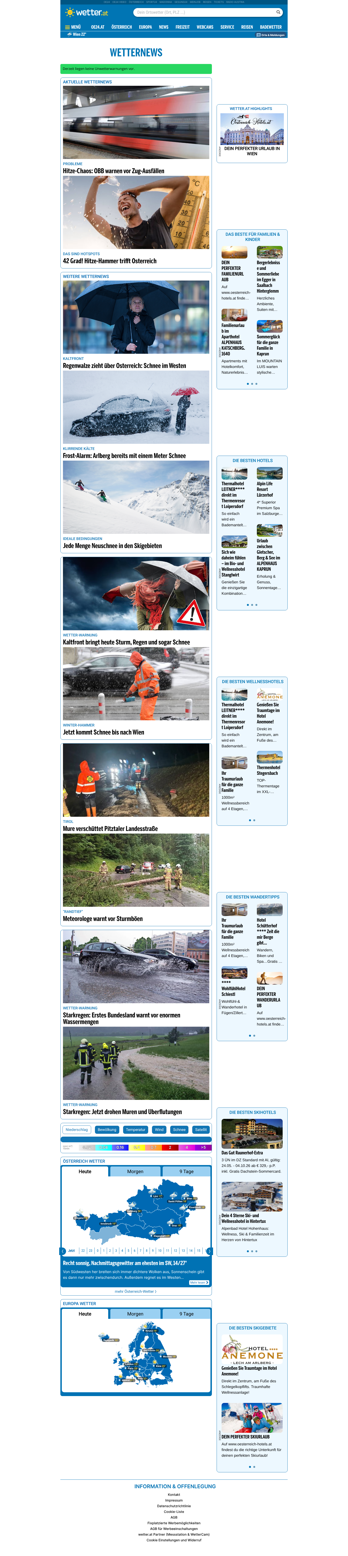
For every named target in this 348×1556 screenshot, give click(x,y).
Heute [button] (85, 1171)
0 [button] (97, 1251)
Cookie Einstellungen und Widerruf (174, 1540)
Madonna (166, 2)
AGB (174, 1517)
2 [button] (110, 1251)
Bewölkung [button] (107, 1129)
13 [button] (183, 1251)
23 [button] (90, 1251)
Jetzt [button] (71, 1251)
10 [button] (159, 1251)
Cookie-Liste (174, 1512)
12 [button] (175, 1251)
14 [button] (190, 1251)
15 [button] (198, 1251)
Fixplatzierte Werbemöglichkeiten (174, 1523)
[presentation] (62, 1251)
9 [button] (153, 1251)
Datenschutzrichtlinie (174, 1506)
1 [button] (104, 1251)
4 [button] (122, 1251)
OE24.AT (97, 27)
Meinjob (195, 2)
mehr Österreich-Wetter (134, 1291)
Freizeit (183, 27)
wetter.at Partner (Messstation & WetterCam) (174, 1535)
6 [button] (134, 1251)
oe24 (107, 2)
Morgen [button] (135, 1171)
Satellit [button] (201, 1129)
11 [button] (167, 1251)
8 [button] (146, 1251)
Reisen (207, 2)
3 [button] (116, 1251)
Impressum (174, 1500)
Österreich (136, 2)
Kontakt (174, 1495)
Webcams (205, 27)
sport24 (151, 2)
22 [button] (83, 1251)
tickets (219, 2)
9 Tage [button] (186, 1171)
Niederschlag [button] (77, 1129)
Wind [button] (159, 1129)
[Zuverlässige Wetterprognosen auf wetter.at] (94, 12)
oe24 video (119, 2)
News (164, 27)
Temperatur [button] (135, 1129)
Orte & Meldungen (273, 35)
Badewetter (271, 27)
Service (227, 27)
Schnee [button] (179, 1129)
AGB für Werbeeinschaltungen (174, 1529)
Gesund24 (180, 2)
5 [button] (128, 1251)
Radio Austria (235, 2)
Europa (145, 27)
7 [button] (140, 1251)
